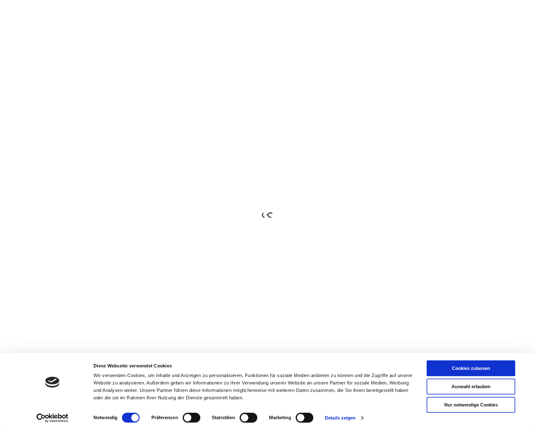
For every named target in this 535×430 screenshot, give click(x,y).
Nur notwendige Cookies (471, 404)
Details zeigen (340, 417)
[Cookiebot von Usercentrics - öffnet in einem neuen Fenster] (52, 418)
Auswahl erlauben (470, 386)
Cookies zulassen (471, 368)
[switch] (191, 418)
